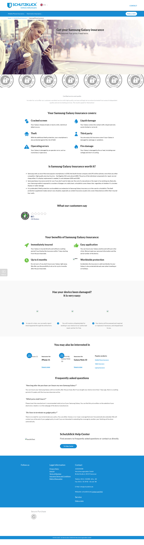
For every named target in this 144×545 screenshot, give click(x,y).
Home (9, 18)
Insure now (46, 367)
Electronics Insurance (34, 14)
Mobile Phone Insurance (16, 14)
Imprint (52, 471)
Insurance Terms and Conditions (60, 476)
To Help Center (68, 446)
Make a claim (79, 501)
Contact (133, 6)
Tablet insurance (99, 364)
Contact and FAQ (97, 492)
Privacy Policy (54, 469)
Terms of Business (55, 474)
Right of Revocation (56, 479)
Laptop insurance (100, 367)
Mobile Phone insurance (102, 360)
